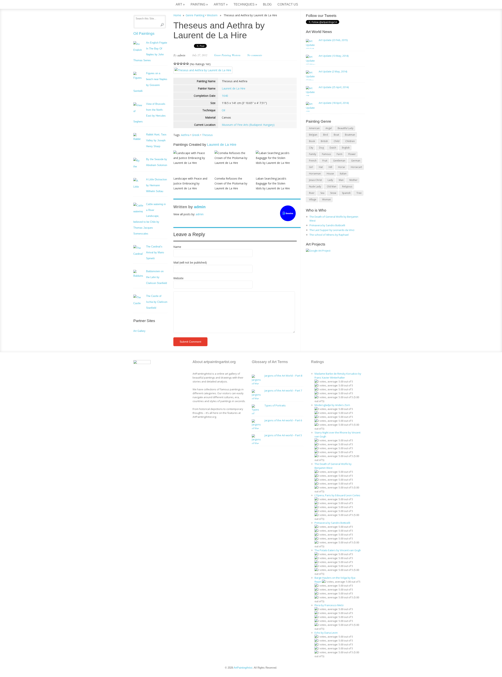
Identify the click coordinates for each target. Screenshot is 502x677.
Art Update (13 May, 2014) (333, 55)
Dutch (333, 147)
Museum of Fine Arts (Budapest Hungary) (248, 125)
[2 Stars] (178, 63)
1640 (225, 96)
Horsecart (356, 167)
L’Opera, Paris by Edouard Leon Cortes (337, 495)
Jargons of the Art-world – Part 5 (283, 435)
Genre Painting (195, 15)
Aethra (185, 135)
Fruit (324, 160)
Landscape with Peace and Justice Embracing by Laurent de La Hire (190, 183)
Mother (353, 180)
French (312, 160)
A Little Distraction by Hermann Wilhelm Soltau (156, 185)
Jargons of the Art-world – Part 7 (283, 390)
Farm (339, 154)
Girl (311, 167)
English (346, 147)
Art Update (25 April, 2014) (334, 87)
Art (180, 4)
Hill (330, 167)
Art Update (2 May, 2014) (333, 71)
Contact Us (287, 4)
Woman (326, 199)
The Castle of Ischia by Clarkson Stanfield (156, 302)
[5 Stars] (187, 63)
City (311, 147)
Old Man (331, 186)
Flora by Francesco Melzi (329, 605)
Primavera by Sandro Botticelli (327, 225)
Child (336, 141)
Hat (321, 167)
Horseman (315, 173)
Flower (352, 154)
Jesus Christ (315, 180)
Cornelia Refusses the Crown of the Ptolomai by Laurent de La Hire (231, 183)
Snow (333, 193)
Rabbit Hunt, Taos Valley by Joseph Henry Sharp (156, 140)
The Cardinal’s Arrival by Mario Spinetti (155, 252)
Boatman (350, 134)
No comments (254, 55)
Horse (341, 167)
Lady (330, 180)
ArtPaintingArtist (148, 5)
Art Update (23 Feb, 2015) (333, 40)
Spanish (346, 193)
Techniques (245, 4)
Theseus (207, 135)
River (312, 193)
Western (212, 15)
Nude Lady (315, 186)
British (324, 141)
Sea (322, 193)
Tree (359, 193)
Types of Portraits (275, 405)
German (355, 160)
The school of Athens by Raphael (329, 234)
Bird (325, 134)
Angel (329, 128)
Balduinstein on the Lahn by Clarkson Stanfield (156, 277)
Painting (199, 4)
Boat (336, 134)
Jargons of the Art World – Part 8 (283, 375)
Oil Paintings (144, 33)
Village (312, 199)
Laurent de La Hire (233, 88)
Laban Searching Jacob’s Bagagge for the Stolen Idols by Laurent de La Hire (273, 183)
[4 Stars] (184, 63)
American (314, 128)
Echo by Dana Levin (326, 632)
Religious (347, 186)
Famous (326, 154)
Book (312, 141)
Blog (267, 4)
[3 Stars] (181, 63)
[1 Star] (174, 63)
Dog (321, 147)
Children (350, 141)
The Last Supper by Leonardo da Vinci (331, 230)
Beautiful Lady (345, 128)
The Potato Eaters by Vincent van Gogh (338, 550)
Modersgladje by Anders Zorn (332, 405)
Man (341, 180)
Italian (343, 173)
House (330, 173)
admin (181, 55)
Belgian (313, 134)
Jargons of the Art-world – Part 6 (283, 420)
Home (177, 15)
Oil (223, 110)
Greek (195, 135)
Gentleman (339, 160)
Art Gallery (139, 330)
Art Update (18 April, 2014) (334, 103)
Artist (221, 4)
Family (312, 154)
